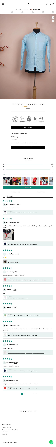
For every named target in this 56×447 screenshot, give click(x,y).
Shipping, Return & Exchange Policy (10, 429)
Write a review (28, 187)
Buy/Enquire (28, 127)
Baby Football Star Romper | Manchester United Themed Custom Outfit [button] (23, 388)
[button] (26, 106)
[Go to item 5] (44, 181)
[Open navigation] (3, 4)
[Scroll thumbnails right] (51, 181)
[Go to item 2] (16, 181)
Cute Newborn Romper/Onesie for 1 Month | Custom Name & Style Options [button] (24, 315)
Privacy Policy (5, 431)
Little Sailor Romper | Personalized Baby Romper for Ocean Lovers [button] (22, 212)
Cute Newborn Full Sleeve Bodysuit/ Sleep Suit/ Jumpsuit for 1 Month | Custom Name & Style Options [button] (27, 280)
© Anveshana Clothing (10, 442)
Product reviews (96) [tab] (15, 192)
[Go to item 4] (35, 181)
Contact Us (4, 434)
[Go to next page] (37, 394)
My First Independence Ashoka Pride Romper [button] (17, 297)
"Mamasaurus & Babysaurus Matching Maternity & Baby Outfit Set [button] (22, 371)
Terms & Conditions (6, 427)
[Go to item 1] (7, 181)
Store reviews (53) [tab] (41, 192)
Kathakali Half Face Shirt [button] (13, 262)
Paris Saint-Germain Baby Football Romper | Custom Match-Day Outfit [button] (23, 244)
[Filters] (4, 196)
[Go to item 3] (26, 181)
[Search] (50, 4)
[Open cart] (53, 4)
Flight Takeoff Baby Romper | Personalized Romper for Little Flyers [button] (22, 335)
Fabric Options (28, 147)
